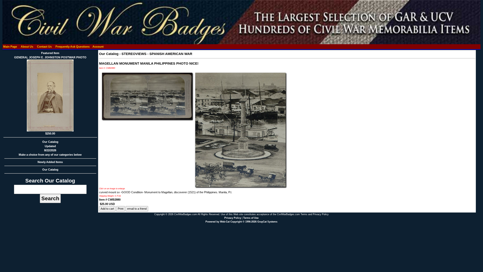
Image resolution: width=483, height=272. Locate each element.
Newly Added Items (50, 162)
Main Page (10, 46)
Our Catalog (50, 169)
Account (98, 46)
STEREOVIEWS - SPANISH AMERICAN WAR (157, 54)
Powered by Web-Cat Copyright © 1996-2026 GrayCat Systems (241, 221)
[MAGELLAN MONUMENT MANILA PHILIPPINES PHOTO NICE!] (147, 95)
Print (120, 208)
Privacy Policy (232, 217)
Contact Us (44, 46)
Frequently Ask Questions (72, 46)
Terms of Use (250, 217)
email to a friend (137, 208)
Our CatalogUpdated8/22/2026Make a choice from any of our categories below (50, 148)
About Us (27, 46)
